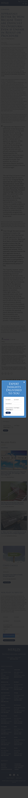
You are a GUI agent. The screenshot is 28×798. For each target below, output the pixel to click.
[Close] (24, 382)
